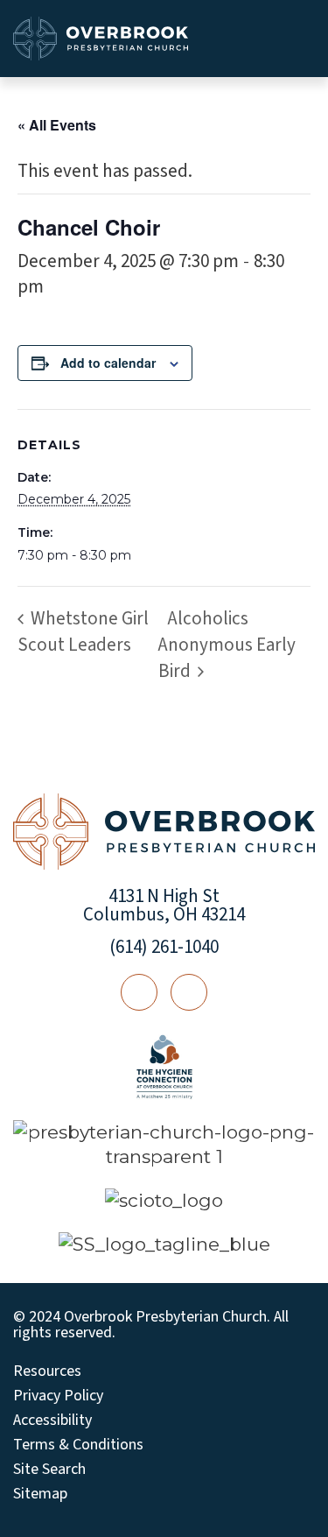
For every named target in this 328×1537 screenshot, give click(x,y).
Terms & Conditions (78, 1445)
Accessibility (52, 1420)
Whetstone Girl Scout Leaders (83, 631)
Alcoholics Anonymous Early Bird (227, 644)
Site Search (49, 1469)
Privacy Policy (58, 1396)
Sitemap (40, 1494)
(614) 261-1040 (164, 947)
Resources (47, 1371)
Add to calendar (108, 362)
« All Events (56, 125)
